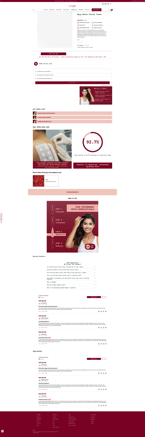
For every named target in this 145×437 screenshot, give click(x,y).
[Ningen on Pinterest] (105, 3)
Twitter (92, 423)
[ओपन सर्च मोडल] (33, 10)
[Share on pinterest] (101, 311)
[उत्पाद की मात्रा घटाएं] (82, 42)
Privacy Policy (72, 417)
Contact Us (39, 419)
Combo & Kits (55, 419)
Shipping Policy (72, 423)
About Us (39, 417)
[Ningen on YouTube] (108, 3)
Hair (53, 423)
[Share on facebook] (99, 311)
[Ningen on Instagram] (107, 3)
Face (54, 421)
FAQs (38, 425)
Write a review (94, 297)
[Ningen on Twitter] (104, 3)
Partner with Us (56, 427)
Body (54, 425)
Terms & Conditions (73, 419)
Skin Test (39, 423)
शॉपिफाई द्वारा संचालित (35, 432)
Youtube (92, 421)
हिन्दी (33, 430)
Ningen (40, 431)
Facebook (93, 417)
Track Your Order (72, 425)
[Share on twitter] (105, 311)
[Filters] (102, 297)
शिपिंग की (82, 47)
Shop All (54, 417)
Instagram (93, 419)
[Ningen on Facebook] (102, 3)
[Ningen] (72, 6)
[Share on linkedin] (103, 311)
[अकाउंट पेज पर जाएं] (109, 10)
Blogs (38, 421)
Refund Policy (71, 421)
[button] (80, 20)
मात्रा (78, 39)
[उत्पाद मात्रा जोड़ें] (78, 42)
